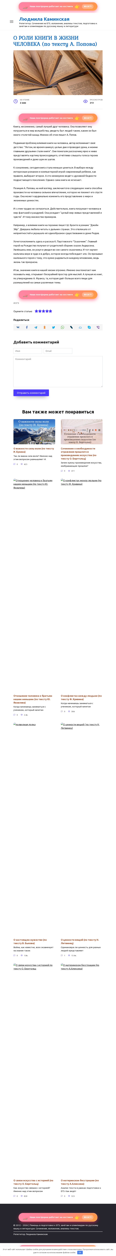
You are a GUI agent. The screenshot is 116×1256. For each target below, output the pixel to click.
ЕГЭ (17, 303)
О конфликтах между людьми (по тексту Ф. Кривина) (81, 697)
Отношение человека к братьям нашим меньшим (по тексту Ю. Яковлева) (32, 699)
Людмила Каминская (44, 19)
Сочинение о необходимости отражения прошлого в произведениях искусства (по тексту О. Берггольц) (78, 453)
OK (80, 1252)
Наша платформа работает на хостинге (57, 6)
